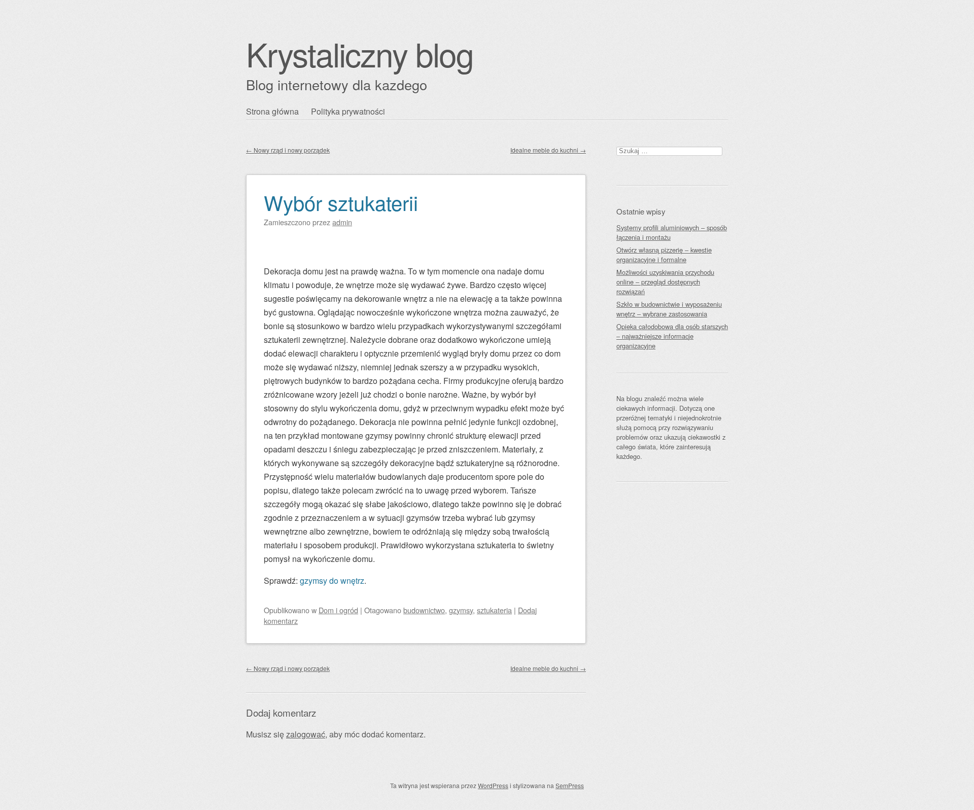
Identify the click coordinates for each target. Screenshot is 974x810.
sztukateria (494, 610)
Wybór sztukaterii (341, 202)
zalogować (305, 734)
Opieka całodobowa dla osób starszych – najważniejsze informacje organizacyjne (672, 336)
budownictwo (424, 610)
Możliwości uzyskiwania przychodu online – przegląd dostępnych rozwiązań (665, 281)
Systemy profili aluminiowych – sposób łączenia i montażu (671, 232)
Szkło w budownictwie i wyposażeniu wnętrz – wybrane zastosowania (669, 309)
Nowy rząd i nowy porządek (288, 150)
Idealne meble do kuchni (548, 150)
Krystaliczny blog (359, 53)
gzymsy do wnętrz (332, 580)
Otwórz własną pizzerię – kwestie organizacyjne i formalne (664, 254)
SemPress (569, 785)
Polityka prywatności (348, 111)
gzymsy (461, 610)
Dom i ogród (338, 610)
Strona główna (272, 111)
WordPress (493, 785)
